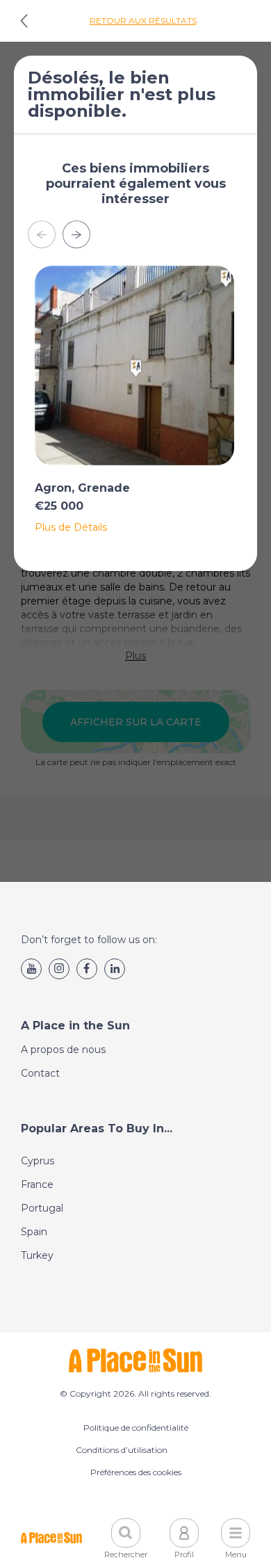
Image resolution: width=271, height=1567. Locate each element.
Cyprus (37, 1161)
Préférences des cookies (135, 1472)
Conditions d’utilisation (121, 1450)
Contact (40, 1073)
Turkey (37, 1255)
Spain (34, 1232)
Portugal (42, 1208)
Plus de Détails (71, 527)
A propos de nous (63, 1049)
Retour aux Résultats (143, 20)
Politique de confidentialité (135, 1427)
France (37, 1184)
